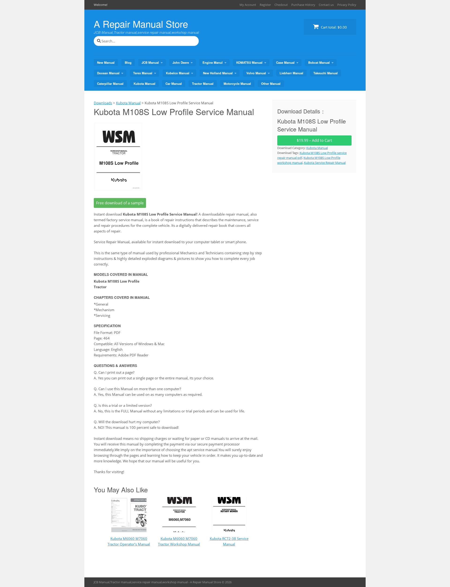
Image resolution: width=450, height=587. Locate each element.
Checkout (281, 5)
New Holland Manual (218, 73)
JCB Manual (150, 62)
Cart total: (333, 27)
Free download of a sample (120, 203)
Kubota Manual (144, 83)
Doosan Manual (108, 73)
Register (265, 5)
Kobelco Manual (177, 73)
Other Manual (271, 83)
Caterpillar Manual (110, 83)
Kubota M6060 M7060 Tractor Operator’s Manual (129, 541)
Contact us (326, 5)
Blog (128, 62)
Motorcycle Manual (237, 83)
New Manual (106, 62)
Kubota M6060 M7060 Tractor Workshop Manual (179, 541)
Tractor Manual (203, 83)
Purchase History (303, 5)
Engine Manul (212, 62)
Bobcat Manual (319, 62)
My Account (248, 5)
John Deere (180, 62)
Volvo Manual (256, 73)
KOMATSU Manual (249, 62)
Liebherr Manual (291, 73)
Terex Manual (142, 73)
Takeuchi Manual (325, 73)
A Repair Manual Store (141, 23)
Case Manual (285, 62)
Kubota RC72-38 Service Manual (229, 541)
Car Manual (173, 83)
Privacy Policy (346, 5)
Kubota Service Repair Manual (325, 163)
